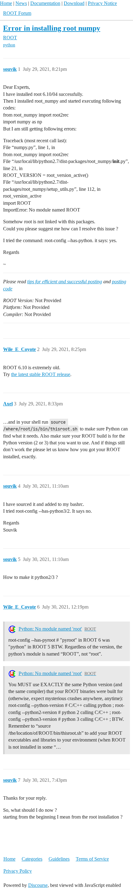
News (21, 3)
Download (74, 3)
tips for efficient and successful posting (64, 281)
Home (6, 3)
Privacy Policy (17, 871)
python (9, 45)
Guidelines (59, 859)
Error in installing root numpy (51, 28)
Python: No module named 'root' (50, 628)
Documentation (45, 3)
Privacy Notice (102, 3)
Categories (32, 859)
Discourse (38, 885)
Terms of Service (92, 859)
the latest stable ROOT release (40, 374)
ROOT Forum (17, 13)
